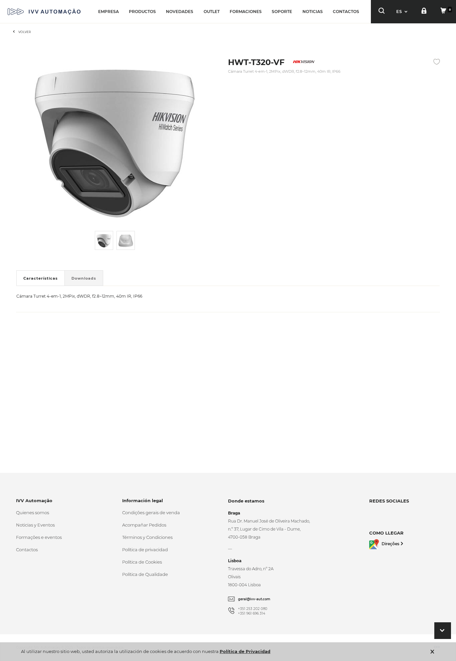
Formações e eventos (39, 537)
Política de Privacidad (245, 651)
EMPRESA (108, 11)
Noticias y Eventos (35, 525)
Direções (390, 543)
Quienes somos (32, 512)
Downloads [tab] (83, 278)
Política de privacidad (145, 549)
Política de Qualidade (145, 574)
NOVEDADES (179, 11)
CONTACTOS (346, 11)
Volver (24, 31)
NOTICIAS (312, 11)
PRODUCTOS (142, 11)
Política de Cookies (142, 562)
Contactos (27, 549)
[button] (402, 11)
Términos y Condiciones (147, 537)
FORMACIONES (246, 11)
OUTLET (212, 11)
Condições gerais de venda (151, 512)
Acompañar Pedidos (144, 525)
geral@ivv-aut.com (254, 599)
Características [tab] (40, 278)
